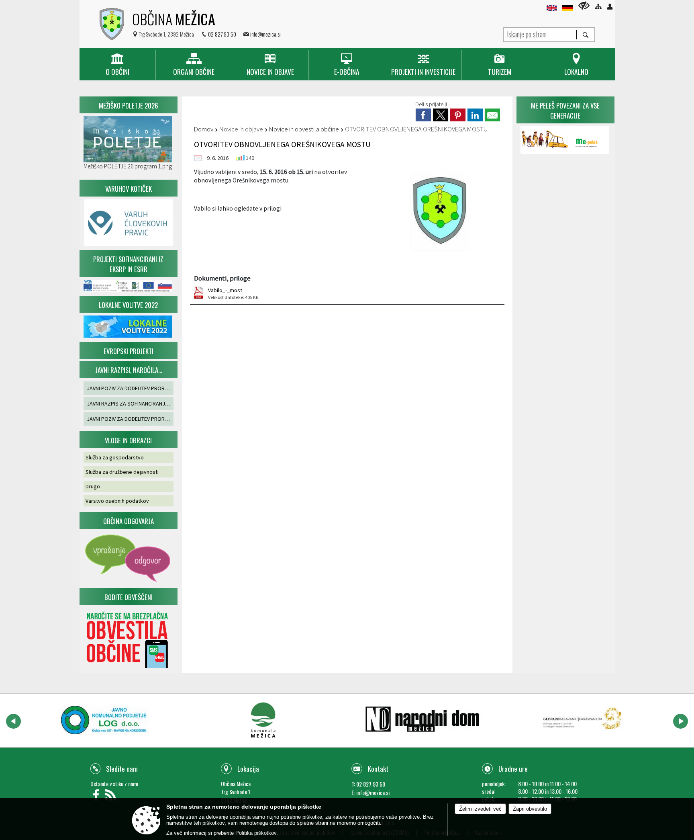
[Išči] (585, 34)
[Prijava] (610, 7)
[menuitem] (117, 65)
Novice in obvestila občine (304, 129)
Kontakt (378, 769)
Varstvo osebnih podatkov (117, 500)
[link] (423, 115)
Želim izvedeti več (480, 809)
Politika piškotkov (255, 833)
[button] (13, 721)
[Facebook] (97, 797)
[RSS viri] (111, 797)
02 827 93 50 (222, 34)
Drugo (93, 486)
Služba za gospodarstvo (115, 457)
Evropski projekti (128, 351)
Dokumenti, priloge (222, 278)
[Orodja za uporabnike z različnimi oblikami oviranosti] (584, 5)
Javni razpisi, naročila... (128, 370)
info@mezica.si (265, 34)
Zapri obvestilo (530, 809)
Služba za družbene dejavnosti (122, 471)
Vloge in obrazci (128, 440)
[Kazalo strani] (598, 7)
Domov (203, 129)
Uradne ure (513, 769)
